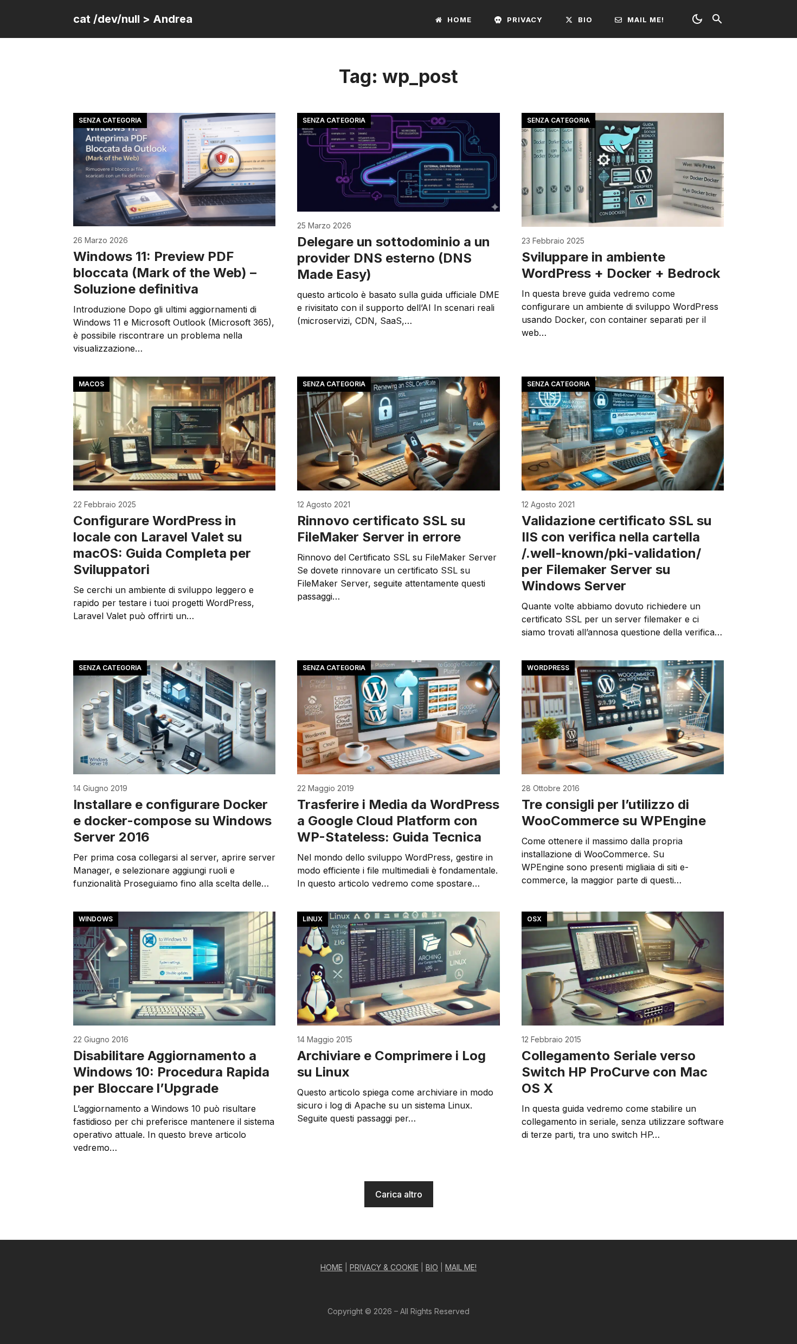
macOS (91, 384)
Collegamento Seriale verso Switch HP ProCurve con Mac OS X (615, 1072)
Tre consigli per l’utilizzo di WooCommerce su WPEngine (614, 813)
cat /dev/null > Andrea (132, 19)
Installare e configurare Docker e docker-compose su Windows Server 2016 (172, 821)
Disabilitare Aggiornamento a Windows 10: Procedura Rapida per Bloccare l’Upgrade (171, 1072)
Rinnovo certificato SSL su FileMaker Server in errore (381, 529)
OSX (534, 919)
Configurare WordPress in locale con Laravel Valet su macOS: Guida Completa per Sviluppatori (162, 545)
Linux (313, 919)
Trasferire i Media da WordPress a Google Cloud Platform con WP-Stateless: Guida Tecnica (398, 821)
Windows (96, 919)
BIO (432, 1267)
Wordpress (548, 668)
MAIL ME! (461, 1267)
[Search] (717, 19)
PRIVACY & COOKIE (384, 1267)
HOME (331, 1267)
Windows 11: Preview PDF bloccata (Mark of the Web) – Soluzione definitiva (164, 273)
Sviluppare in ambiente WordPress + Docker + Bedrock (621, 265)
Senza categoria (110, 120)
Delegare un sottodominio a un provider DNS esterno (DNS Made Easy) (393, 258)
